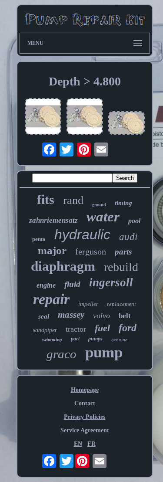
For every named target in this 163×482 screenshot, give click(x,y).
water (103, 216)
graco (62, 354)
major (52, 250)
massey (71, 314)
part (75, 339)
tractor (76, 329)
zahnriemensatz (53, 220)
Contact (84, 403)
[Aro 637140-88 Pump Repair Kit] (43, 117)
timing (123, 203)
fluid (72, 284)
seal (43, 316)
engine (46, 285)
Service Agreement (84, 430)
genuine (119, 339)
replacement (121, 304)
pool (134, 220)
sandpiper (45, 330)
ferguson (90, 251)
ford (127, 327)
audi (128, 236)
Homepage (85, 390)
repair (51, 299)
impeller (88, 304)
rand (73, 200)
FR (91, 444)
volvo (101, 315)
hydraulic (82, 234)
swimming (52, 339)
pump (104, 352)
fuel (102, 327)
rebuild (121, 267)
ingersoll (111, 282)
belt (125, 316)
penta (39, 239)
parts (123, 251)
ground (99, 204)
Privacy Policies (84, 417)
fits (45, 199)
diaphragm (63, 266)
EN (78, 444)
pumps (95, 339)
